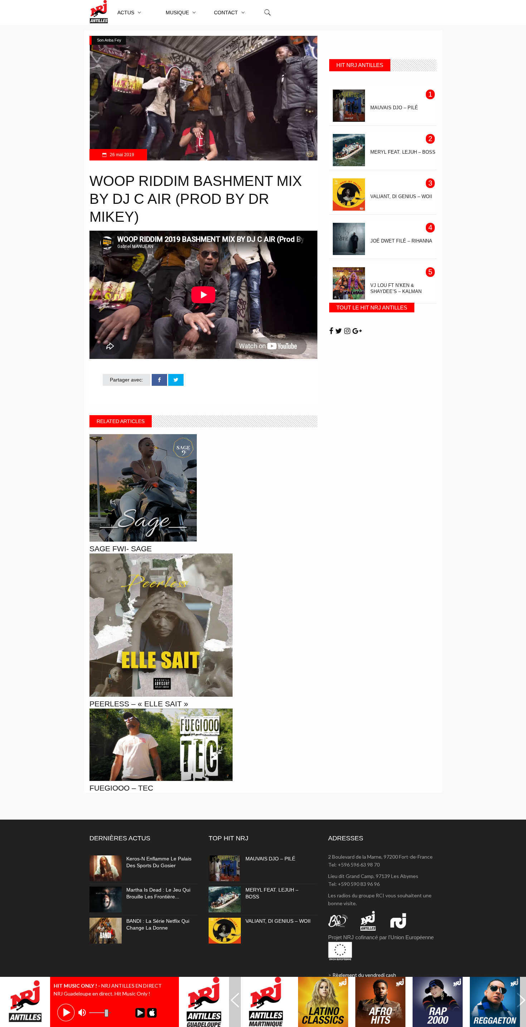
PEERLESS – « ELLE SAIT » (138, 704)
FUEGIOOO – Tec (121, 788)
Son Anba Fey (109, 40)
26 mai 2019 (121, 154)
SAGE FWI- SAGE (120, 548)
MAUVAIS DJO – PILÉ (270, 859)
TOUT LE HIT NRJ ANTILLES (371, 307)
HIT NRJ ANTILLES (359, 65)
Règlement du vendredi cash (364, 975)
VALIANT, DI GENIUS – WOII (278, 921)
